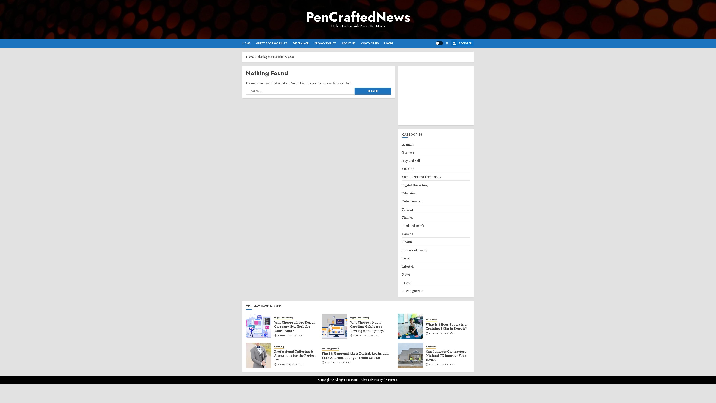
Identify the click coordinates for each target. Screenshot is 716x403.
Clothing (408, 169)
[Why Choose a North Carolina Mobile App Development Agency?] (334, 326)
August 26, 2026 (287, 335)
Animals (408, 144)
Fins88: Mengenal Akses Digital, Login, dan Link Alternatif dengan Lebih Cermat (355, 356)
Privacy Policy (325, 43)
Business (408, 153)
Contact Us (370, 43)
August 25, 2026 (363, 335)
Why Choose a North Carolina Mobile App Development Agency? (367, 326)
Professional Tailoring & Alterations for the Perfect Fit (295, 355)
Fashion (407, 209)
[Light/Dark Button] (439, 43)
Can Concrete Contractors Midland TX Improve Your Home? (446, 355)
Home (246, 43)
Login (388, 43)
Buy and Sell (411, 161)
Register (465, 43)
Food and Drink (413, 226)
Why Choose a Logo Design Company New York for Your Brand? (294, 326)
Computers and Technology (421, 177)
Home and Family (414, 250)
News (406, 274)
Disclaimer (301, 43)
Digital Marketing (415, 185)
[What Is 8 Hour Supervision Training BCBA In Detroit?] (410, 326)
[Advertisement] (436, 95)
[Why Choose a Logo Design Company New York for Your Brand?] (258, 326)
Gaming (407, 234)
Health (407, 242)
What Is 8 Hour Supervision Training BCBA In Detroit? (447, 326)
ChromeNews (370, 380)
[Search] (447, 43)
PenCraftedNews (358, 17)
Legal (406, 258)
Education (409, 193)
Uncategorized (412, 291)
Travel (407, 283)
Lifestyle (408, 266)
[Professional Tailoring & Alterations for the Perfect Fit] (258, 355)
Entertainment (412, 201)
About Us (348, 43)
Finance (407, 217)
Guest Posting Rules (271, 43)
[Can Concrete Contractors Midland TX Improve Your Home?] (410, 355)
